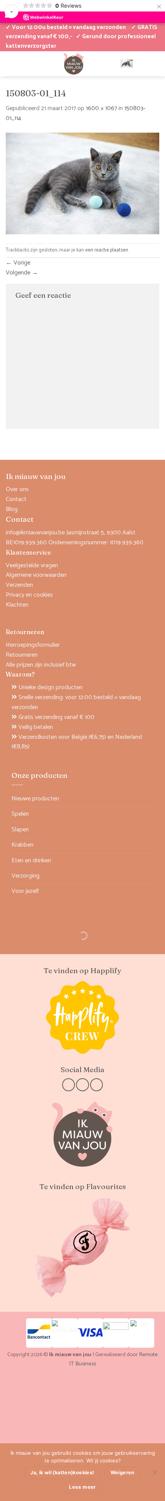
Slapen (20, 829)
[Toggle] (148, 814)
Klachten (17, 605)
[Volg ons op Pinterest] (96, 1084)
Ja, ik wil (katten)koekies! (62, 1472)
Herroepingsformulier (33, 645)
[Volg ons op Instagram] (82, 1084)
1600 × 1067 (101, 108)
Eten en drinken (31, 860)
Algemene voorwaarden (36, 575)
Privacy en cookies (29, 595)
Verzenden (19, 585)
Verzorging (26, 876)
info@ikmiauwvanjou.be (35, 532)
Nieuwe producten (35, 799)
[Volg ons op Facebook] (68, 1084)
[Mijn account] (9, 63)
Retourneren (22, 655)
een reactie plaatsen (106, 250)
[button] (126, 63)
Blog (12, 509)
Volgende (22, 273)
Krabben (22, 845)
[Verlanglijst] (22, 63)
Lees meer (82, 1487)
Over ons (17, 489)
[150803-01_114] (82, 183)
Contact (16, 499)
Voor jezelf (25, 891)
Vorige (18, 263)
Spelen (20, 814)
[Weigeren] (154, 1475)
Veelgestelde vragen (32, 565)
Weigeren (123, 1472)
